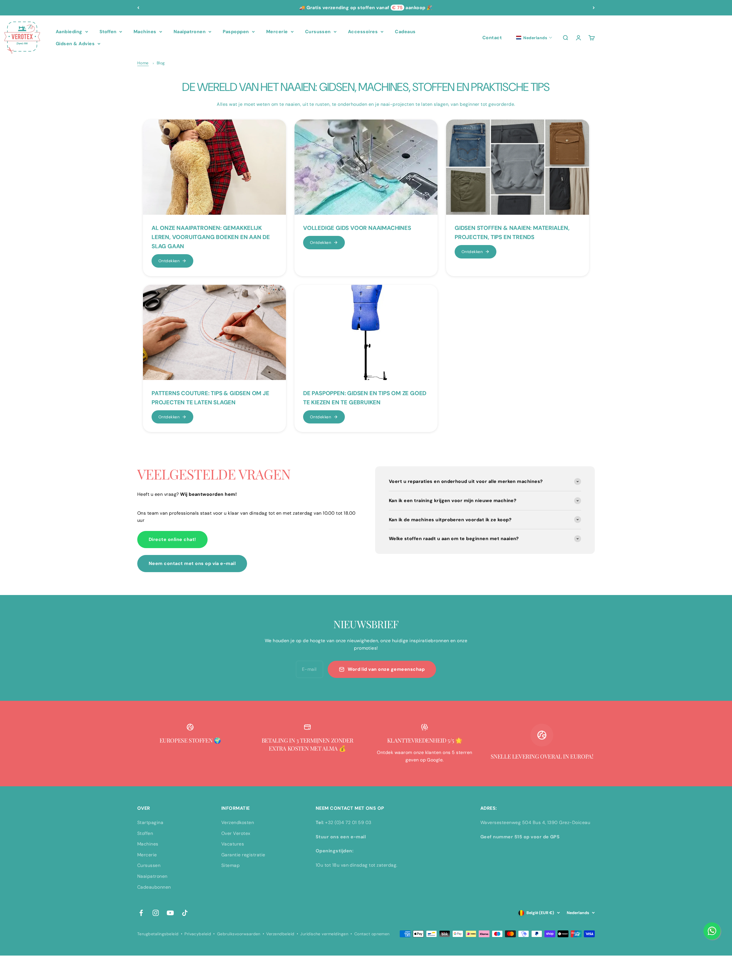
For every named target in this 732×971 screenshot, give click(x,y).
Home (143, 62)
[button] (534, 38)
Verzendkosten (237, 822)
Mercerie (277, 32)
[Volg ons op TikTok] (185, 913)
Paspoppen (236, 32)
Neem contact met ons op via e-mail (192, 563)
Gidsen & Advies (75, 44)
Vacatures (232, 844)
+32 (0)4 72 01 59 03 (348, 822)
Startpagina (150, 822)
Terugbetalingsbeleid (158, 933)
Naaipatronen (190, 32)
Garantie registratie (243, 855)
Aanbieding (69, 32)
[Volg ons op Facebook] (141, 913)
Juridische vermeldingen (324, 933)
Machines (145, 32)
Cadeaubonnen (154, 887)
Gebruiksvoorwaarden (238, 933)
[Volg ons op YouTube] (170, 913)
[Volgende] (594, 7)
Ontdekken (169, 260)
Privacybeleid (197, 933)
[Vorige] (138, 7)
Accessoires (363, 32)
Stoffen (108, 32)
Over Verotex (235, 833)
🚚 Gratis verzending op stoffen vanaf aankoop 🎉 (366, 8)
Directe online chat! (172, 539)
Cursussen (318, 32)
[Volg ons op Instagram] (156, 913)
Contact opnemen (372, 933)
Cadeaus (405, 32)
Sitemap (230, 865)
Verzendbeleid (280, 933)
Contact (492, 38)
